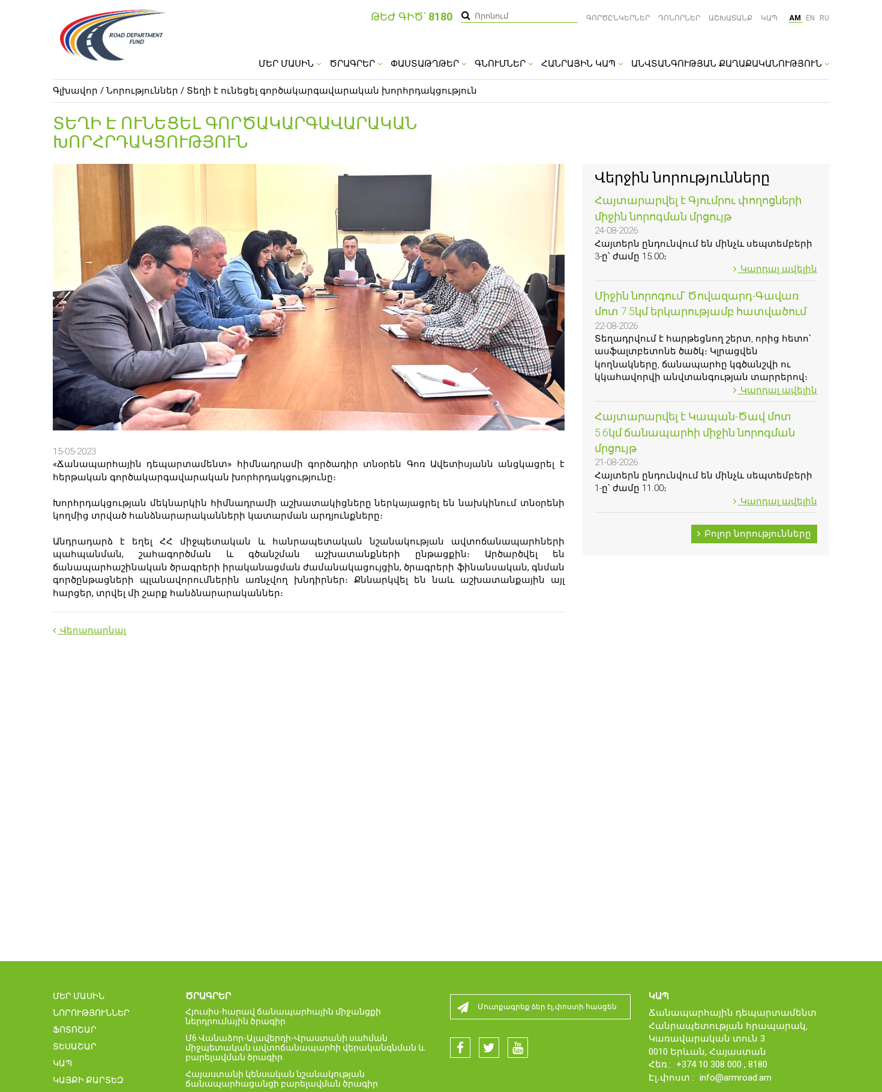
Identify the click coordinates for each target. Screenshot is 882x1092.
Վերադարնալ (92, 630)
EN (811, 18)
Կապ (769, 18)
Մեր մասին (287, 63)
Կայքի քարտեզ (88, 1080)
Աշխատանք (730, 18)
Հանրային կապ (579, 63)
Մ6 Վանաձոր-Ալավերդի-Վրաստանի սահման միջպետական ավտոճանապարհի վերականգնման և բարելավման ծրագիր (305, 1047)
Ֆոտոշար (75, 1029)
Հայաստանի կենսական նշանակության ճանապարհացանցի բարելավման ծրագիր (281, 1078)
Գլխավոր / (78, 90)
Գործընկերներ (618, 18)
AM (796, 18)
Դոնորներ (679, 18)
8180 (757, 1064)
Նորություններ (142, 90)
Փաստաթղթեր (426, 63)
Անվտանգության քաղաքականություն (727, 63)
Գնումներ (501, 63)
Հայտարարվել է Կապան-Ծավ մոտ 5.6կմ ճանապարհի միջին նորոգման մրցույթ (695, 432)
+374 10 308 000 (710, 1064)
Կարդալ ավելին (777, 269)
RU (824, 18)
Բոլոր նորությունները (756, 533)
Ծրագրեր (353, 63)
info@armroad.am (736, 1077)
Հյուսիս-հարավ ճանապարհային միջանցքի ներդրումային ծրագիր (283, 1016)
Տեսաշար (75, 1046)
